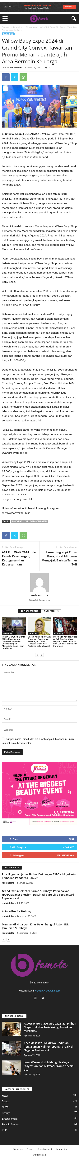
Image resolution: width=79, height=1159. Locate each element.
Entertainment (9, 1118)
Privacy (30, 1148)
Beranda (6, 27)
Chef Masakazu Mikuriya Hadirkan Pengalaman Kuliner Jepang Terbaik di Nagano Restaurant (48, 1046)
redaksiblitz (16, 67)
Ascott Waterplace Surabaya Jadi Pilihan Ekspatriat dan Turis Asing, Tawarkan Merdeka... (50, 1027)
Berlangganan (65, 855)
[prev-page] (37, 655)
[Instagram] (36, 998)
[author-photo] (39, 582)
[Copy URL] (32, 77)
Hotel (5, 1095)
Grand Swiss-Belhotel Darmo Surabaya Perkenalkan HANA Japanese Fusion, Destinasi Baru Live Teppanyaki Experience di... (38, 894)
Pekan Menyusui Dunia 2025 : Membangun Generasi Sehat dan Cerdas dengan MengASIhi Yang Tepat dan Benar (13, 642)
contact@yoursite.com (47, 990)
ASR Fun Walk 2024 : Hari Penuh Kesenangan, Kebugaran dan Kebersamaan (20, 558)
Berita (5, 1101)
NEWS (5, 1107)
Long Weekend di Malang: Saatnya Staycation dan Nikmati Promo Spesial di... (49, 1065)
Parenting (17, 27)
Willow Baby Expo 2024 (36, 521)
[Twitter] (14, 77)
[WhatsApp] (23, 77)
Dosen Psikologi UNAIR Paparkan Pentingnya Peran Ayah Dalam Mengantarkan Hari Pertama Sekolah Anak (39, 641)
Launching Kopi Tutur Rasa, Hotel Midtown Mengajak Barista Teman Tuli (59, 558)
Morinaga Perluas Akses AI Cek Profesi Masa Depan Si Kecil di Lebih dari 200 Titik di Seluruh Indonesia (65, 641)
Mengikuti (68, 847)
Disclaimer (18, 1148)
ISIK (4, 1130)
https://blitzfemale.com (39, 600)
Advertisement (45, 1148)
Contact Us (61, 1148)
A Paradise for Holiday (16, 911)
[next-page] (42, 655)
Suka (71, 839)
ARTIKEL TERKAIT (29, 611)
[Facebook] (6, 77)
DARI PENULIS (51, 611)
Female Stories (10, 1124)
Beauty (6, 1113)
